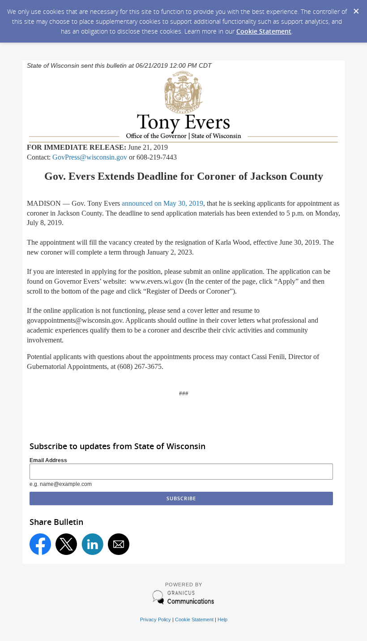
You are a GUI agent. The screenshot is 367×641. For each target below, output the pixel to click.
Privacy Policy (155, 619)
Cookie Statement (263, 31)
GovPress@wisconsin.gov (89, 157)
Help (222, 619)
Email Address (48, 460)
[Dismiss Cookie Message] (356, 8)
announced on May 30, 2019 (162, 203)
